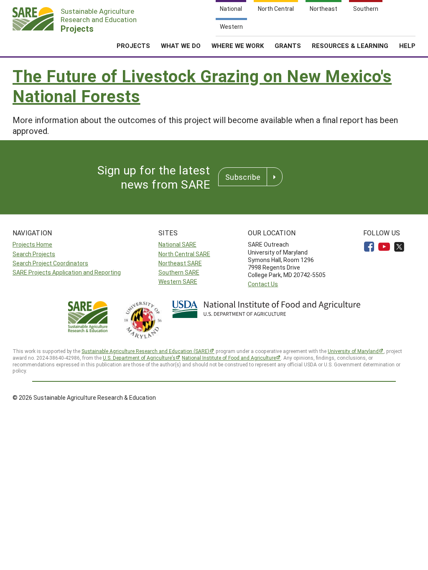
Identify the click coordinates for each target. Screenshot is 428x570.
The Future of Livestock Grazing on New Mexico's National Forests (202, 86)
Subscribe (242, 177)
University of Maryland (353, 351)
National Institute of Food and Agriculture (229, 357)
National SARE (177, 244)
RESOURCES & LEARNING (350, 45)
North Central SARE (184, 254)
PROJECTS (133, 45)
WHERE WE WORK (237, 45)
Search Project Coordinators (50, 263)
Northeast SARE (180, 263)
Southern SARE (178, 272)
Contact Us (263, 284)
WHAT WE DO (181, 45)
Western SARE (177, 281)
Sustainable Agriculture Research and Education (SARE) (145, 351)
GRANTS (288, 45)
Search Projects (34, 254)
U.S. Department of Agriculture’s (139, 357)
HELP (407, 45)
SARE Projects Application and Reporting (67, 272)
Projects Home (32, 244)
